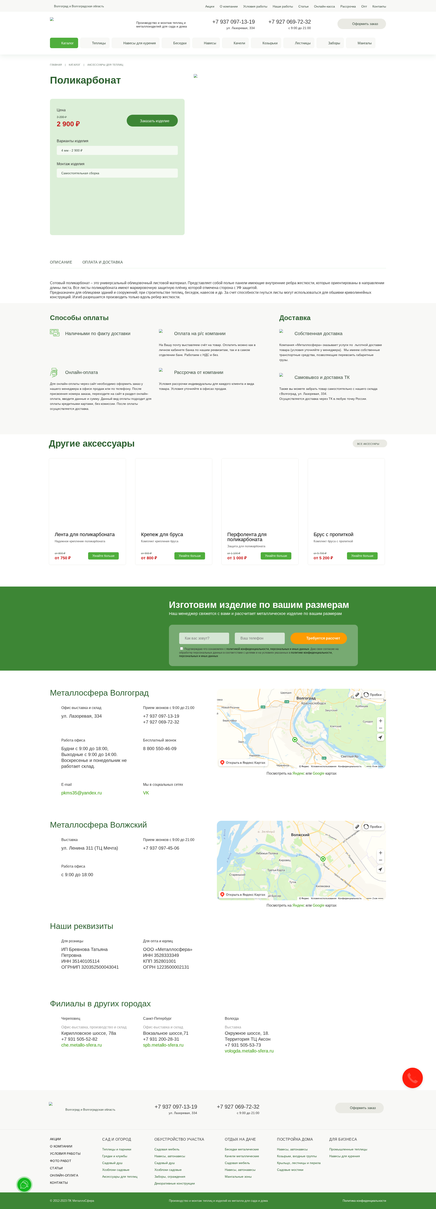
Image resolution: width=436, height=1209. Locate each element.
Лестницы (303, 43)
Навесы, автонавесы (169, 1156)
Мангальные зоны (238, 1176)
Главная (56, 64)
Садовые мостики (290, 1170)
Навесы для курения (139, 43)
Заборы (334, 43)
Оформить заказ (365, 24)
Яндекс (298, 773)
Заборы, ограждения (169, 1176)
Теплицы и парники (116, 1149)
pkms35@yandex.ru (81, 792)
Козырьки (270, 43)
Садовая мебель (166, 1149)
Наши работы (283, 6)
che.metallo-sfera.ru (81, 1044)
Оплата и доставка (102, 262)
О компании (229, 6)
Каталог (75, 64)
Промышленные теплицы (348, 1149)
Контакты (379, 6)
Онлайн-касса (324, 6)
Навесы (210, 43)
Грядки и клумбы (114, 1156)
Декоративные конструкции (174, 1183)
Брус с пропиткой (333, 534)
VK (146, 792)
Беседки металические (242, 1149)
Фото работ (60, 1161)
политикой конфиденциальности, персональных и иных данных (267, 649)
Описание (61, 262)
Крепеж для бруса (162, 534)
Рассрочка (348, 6)
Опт (364, 6)
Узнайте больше (103, 555)
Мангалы (365, 43)
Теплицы (99, 43)
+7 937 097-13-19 (233, 22)
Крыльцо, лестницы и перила (299, 1163)
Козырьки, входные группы (297, 1156)
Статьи (303, 6)
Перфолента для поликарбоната (247, 537)
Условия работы (255, 6)
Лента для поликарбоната (85, 534)
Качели (239, 43)
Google (319, 773)
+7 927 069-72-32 (289, 22)
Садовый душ (112, 1163)
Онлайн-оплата (64, 1175)
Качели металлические (242, 1156)
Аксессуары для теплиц (105, 64)
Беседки (179, 43)
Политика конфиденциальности (364, 1200)
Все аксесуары (368, 444)
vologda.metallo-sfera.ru (249, 1050)
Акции (209, 6)
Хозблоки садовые (115, 1170)
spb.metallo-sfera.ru (163, 1044)
